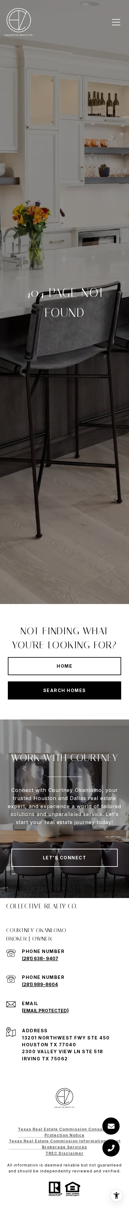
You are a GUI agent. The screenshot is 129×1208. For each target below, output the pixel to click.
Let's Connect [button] (64, 857)
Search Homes (64, 690)
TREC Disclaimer (64, 1153)
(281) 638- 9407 (40, 958)
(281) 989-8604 (40, 984)
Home (64, 666)
